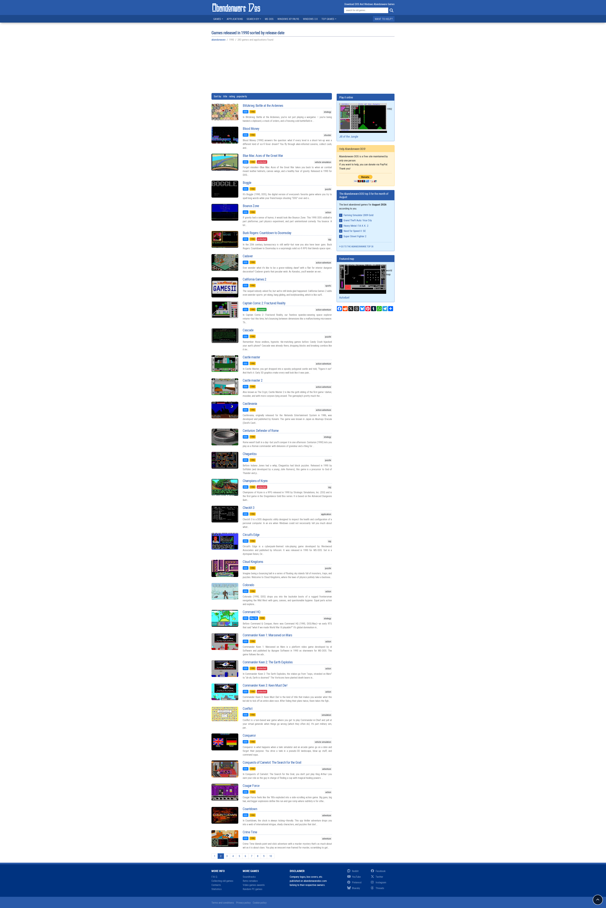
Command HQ (251, 612)
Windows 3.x (310, 19)
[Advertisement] (303, 67)
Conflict (247, 709)
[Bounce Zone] (224, 212)
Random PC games (252, 889)
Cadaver (248, 256)
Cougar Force (251, 786)
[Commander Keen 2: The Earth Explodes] (224, 668)
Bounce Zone (251, 206)
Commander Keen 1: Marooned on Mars (267, 635)
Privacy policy (243, 902)
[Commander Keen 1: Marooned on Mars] (224, 641)
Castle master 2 (252, 380)
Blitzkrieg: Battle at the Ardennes (263, 106)
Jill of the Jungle (348, 136)
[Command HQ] (224, 618)
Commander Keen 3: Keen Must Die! (265, 685)
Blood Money (251, 129)
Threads (380, 888)
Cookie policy (260, 902)
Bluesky (356, 888)
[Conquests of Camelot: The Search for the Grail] (224, 768)
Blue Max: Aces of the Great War (263, 156)
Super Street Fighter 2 (355, 236)
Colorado (248, 585)
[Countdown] (224, 815)
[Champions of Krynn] (224, 487)
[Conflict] (224, 714)
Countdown (250, 809)
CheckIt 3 (248, 508)
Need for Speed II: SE (355, 230)
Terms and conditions (222, 902)
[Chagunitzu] (224, 460)
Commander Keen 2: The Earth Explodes (268, 662)
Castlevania (250, 404)
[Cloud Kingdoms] (224, 568)
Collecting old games (222, 880)
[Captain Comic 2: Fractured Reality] (224, 309)
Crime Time (250, 832)
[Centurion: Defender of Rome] (224, 437)
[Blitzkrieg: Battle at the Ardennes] (224, 112)
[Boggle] (224, 189)
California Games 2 (254, 279)
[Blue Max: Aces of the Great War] (224, 162)
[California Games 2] (224, 287)
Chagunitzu (249, 454)
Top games (327, 19)
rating (232, 96)
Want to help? (384, 19)
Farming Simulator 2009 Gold (358, 215)
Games (217, 19)
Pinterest (357, 882)
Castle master (251, 357)
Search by (253, 19)
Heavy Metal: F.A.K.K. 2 (356, 225)
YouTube (356, 876)
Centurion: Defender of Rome (261, 431)
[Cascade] (224, 335)
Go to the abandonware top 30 (357, 246)
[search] (391, 10)
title (225, 96)
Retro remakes (250, 880)
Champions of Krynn (255, 481)
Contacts (216, 885)
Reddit (355, 871)
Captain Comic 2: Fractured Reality (264, 303)
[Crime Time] (224, 838)
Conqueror (249, 735)
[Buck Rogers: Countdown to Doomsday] (224, 239)
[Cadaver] (224, 262)
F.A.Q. (214, 876)
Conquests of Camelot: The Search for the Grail (272, 762)
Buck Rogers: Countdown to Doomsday (267, 233)
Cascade (248, 330)
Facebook (381, 871)
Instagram (381, 882)
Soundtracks (249, 876)
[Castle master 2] (224, 386)
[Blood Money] (224, 135)
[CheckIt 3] (224, 514)
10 (270, 856)
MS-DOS (269, 19)
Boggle (247, 183)
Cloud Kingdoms (253, 562)
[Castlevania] (224, 410)
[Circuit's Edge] (224, 541)
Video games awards (254, 885)
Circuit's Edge (251, 535)
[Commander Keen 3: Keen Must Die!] (224, 691)
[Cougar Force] (224, 792)
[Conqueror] (224, 741)
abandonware (218, 39)
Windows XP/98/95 (288, 19)
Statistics (216, 889)
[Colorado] (224, 591)
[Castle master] (224, 363)
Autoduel (344, 297)
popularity (242, 96)
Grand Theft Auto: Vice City (358, 220)
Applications (235, 19)
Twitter (379, 876)
